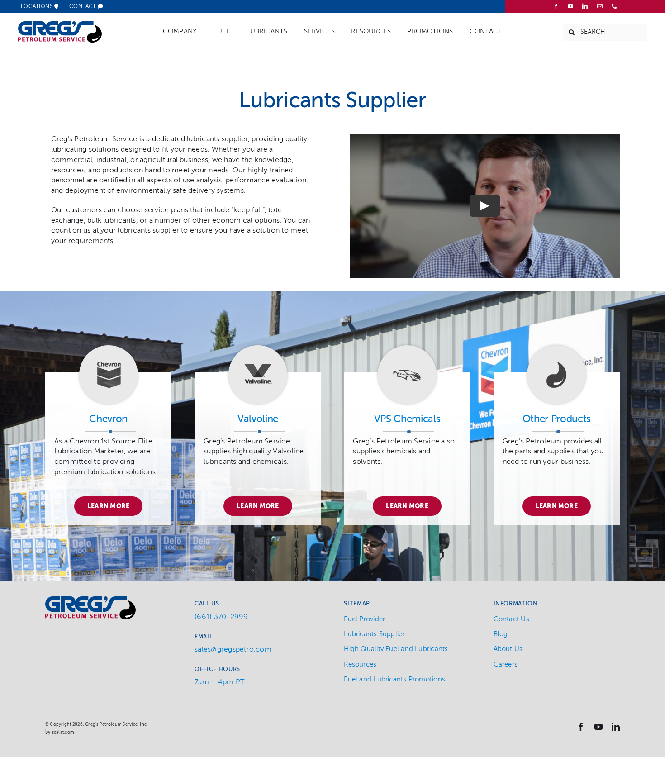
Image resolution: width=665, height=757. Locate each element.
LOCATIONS (37, 6)
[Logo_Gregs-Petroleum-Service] (60, 25)
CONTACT (83, 6)
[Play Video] (485, 206)
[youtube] (570, 6)
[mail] (600, 6)
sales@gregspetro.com (233, 649)
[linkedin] (585, 6)
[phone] (614, 6)
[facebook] (556, 6)
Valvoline (258, 418)
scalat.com (63, 732)
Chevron (108, 418)
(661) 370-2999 (221, 617)
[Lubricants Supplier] (108, 349)
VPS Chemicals (407, 418)
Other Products (556, 418)
